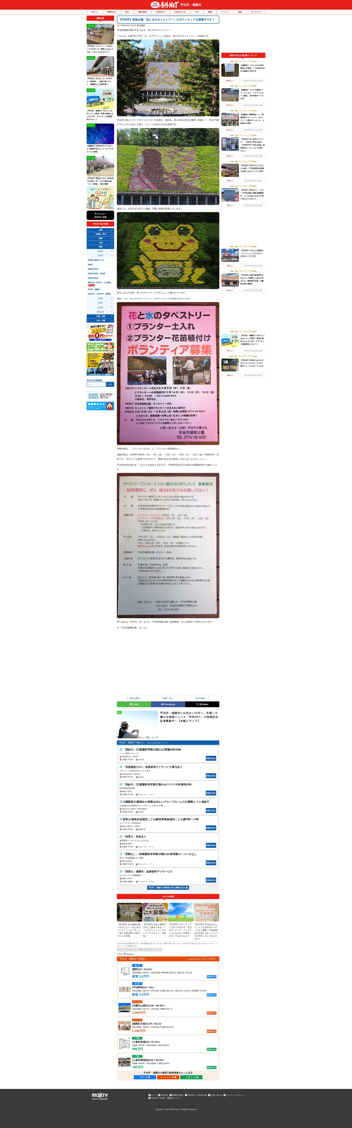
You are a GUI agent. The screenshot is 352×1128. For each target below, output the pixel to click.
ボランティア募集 (136, 950)
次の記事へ (200, 698)
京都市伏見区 (93, 278)
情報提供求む (178, 1095)
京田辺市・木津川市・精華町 (99, 294)
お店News (160, 12)
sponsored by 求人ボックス (157, 743)
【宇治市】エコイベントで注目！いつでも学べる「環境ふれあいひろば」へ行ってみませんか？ (100, 49)
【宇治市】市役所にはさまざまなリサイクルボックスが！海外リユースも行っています (252, 363)
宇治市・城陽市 (190, 4)
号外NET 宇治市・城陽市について (165, 1098)
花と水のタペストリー (153, 950)
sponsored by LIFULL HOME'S (202, 959)
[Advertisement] (243, 34)
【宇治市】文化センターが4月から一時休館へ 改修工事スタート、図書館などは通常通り (100, 81)
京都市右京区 (93, 269)
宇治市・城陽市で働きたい (132, 742)
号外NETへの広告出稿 (197, 1095)
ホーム (154, 1095)
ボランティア (123, 950)
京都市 (90, 265)
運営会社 (164, 1095)
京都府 (142, 25)
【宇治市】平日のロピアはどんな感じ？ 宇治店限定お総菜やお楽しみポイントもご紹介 (252, 168)
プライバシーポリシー (235, 1095)
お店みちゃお (180, 12)
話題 (210, 12)
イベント (225, 12)
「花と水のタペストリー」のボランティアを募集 (152, 298)
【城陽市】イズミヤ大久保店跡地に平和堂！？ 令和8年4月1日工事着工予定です (252, 68)
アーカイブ (256, 12)
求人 (127, 12)
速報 (240, 12)
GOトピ (94, 12)
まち (197, 12)
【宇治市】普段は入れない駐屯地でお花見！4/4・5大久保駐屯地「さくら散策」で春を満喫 (100, 181)
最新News (111, 12)
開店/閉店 (143, 12)
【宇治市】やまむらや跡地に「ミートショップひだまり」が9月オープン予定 (252, 253)
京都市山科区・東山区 (96, 274)
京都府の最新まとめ (96, 260)
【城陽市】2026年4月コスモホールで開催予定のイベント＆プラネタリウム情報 (100, 149)
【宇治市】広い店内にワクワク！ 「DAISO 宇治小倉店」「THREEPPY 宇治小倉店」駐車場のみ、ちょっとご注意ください (252, 145)
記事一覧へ (168, 698)
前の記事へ (135, 698)
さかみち (130, 954)
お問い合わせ (216, 1095)
